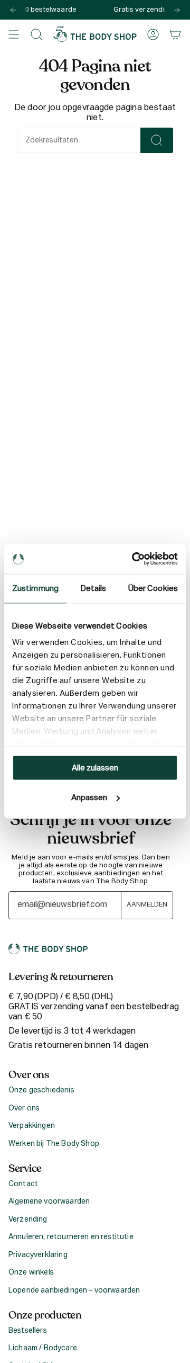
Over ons (24, 1108)
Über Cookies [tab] (153, 588)
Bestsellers (27, 1330)
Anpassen (89, 798)
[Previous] (13, 10)
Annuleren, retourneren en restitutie (71, 1237)
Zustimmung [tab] (35, 588)
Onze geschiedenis (41, 1090)
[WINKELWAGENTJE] (175, 34)
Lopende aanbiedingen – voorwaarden (74, 1290)
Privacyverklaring (38, 1255)
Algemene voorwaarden (49, 1201)
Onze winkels (31, 1272)
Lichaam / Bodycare (42, 1348)
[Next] (177, 10)
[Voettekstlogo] (48, 949)
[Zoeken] (156, 140)
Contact (23, 1184)
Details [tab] (94, 588)
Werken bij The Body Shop (53, 1143)
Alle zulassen (95, 768)
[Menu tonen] (13, 34)
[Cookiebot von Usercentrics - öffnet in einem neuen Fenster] (134, 559)
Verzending (28, 1219)
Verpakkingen (31, 1125)
